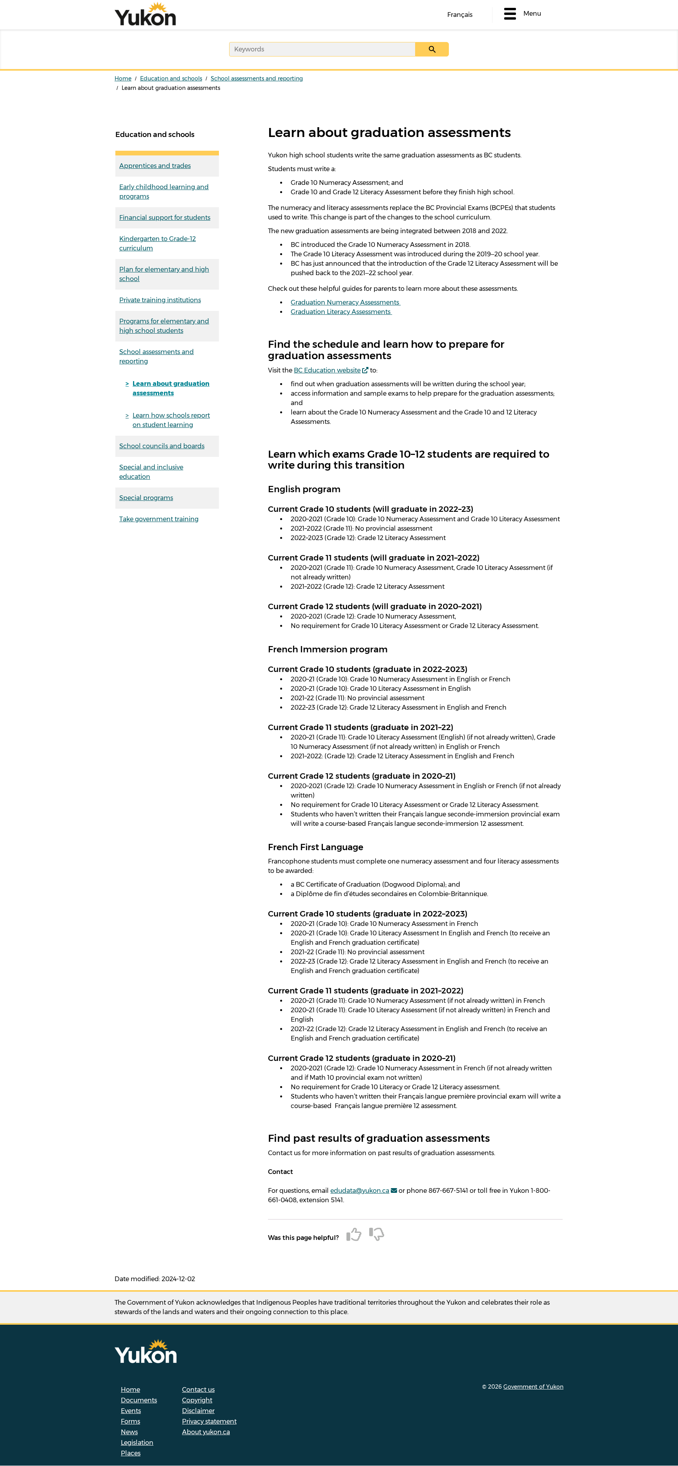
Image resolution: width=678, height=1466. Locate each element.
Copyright (197, 1400)
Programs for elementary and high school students (164, 326)
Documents (139, 1400)
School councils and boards (161, 446)
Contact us (198, 1389)
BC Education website (327, 370)
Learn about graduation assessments (171, 388)
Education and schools (171, 78)
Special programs (146, 498)
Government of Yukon (533, 1386)
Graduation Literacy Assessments (341, 312)
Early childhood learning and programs (164, 191)
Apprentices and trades (155, 166)
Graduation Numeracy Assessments (346, 302)
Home (123, 78)
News (129, 1432)
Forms (130, 1421)
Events (131, 1411)
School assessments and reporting (257, 78)
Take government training (159, 519)
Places (130, 1453)
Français (459, 14)
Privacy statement (209, 1421)
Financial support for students (164, 217)
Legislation (137, 1442)
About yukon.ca (206, 1432)
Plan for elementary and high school (164, 274)
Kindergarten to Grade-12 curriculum (157, 243)
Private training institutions (160, 300)
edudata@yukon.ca (359, 1190)
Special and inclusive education (151, 472)
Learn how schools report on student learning (171, 420)
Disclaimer (198, 1411)
